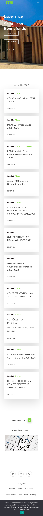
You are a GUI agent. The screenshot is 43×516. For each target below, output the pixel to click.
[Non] (40, 508)
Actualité (10, 93)
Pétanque (28, 146)
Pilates (17, 120)
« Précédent (16, 420)
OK (22, 513)
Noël (26, 494)
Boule (20, 488)
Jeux (20, 494)
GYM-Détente (11, 494)
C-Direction (19, 93)
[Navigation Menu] (38, 3)
